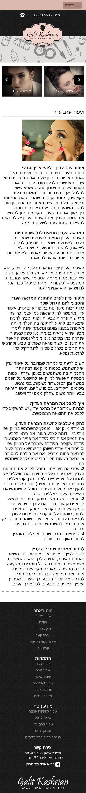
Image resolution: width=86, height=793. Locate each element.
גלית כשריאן (43, 616)
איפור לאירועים (43, 683)
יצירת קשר (43, 635)
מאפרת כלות (24, 192)
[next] (79, 80)
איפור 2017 (43, 718)
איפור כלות (43, 664)
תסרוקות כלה (43, 731)
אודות (43, 622)
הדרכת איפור (43, 689)
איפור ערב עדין (43, 724)
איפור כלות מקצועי (43, 642)
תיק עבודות (43, 629)
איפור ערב (43, 670)
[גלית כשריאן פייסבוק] (57, 765)
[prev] (7, 80)
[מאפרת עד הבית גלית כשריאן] (43, 35)
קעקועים (43, 648)
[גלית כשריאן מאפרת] (43, 783)
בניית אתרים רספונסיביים (43, 737)
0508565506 (42, 15)
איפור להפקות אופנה (43, 711)
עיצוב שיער (43, 676)
